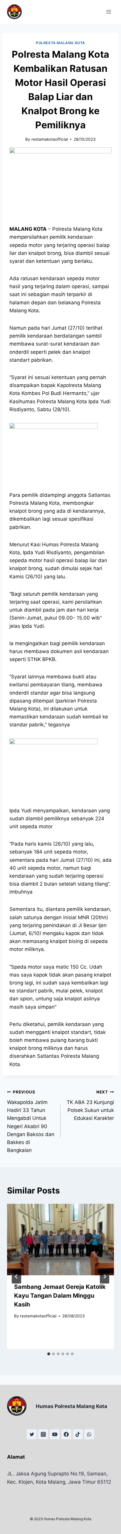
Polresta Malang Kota (60, 43)
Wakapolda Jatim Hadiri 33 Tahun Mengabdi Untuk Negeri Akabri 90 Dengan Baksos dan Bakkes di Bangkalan (30, 1121)
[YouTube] (55, 1434)
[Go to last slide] (16, 1276)
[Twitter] (32, 1434)
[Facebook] (66, 1434)
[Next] (104, 1276)
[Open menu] (108, 11)
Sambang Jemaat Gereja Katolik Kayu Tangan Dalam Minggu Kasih (60, 1295)
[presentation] (60, 1239)
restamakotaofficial (49, 139)
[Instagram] (43, 1434)
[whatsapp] (89, 1434)
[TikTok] (78, 1434)
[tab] (48, 1353)
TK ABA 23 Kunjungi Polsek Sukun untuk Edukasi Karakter (90, 1105)
